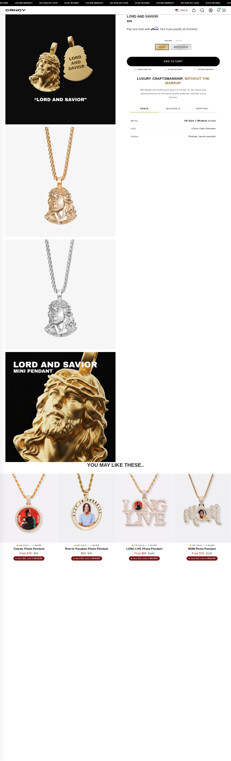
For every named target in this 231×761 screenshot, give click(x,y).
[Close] (178, 326)
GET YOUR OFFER (115, 394)
